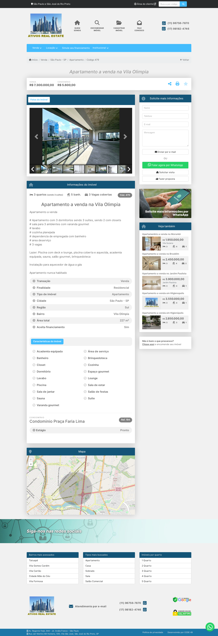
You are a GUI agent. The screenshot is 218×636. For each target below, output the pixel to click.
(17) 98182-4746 (178, 28)
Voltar (185, 59)
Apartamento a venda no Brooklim (160, 253)
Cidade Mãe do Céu (39, 576)
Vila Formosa (36, 581)
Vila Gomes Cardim (39, 565)
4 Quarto (147, 576)
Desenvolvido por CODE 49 (180, 632)
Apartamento (76, 59)
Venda (44, 59)
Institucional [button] (99, 47)
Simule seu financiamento (76, 48)
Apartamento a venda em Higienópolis (162, 312)
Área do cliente (145, 4)
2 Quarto (146, 565)
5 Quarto (146, 581)
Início (34, 59)
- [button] (31, 464)
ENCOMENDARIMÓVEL (97, 29)
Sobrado (89, 570)
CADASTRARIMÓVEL (119, 29)
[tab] (39, 99)
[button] (183, 4)
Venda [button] (35, 47)
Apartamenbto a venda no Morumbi (161, 234)
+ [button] (31, 459)
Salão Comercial (94, 581)
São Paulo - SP (58, 59)
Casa (88, 565)
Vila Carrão (35, 570)
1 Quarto (146, 560)
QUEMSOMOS (77, 29)
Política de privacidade (153, 632)
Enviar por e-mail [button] (166, 151)
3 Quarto (147, 570)
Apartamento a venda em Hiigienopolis (163, 293)
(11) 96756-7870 (178, 23)
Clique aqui (148, 344)
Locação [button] (50, 47)
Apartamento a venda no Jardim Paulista (164, 273)
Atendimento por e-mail (90, 606)
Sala (87, 576)
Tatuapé (33, 560)
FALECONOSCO (139, 29)
